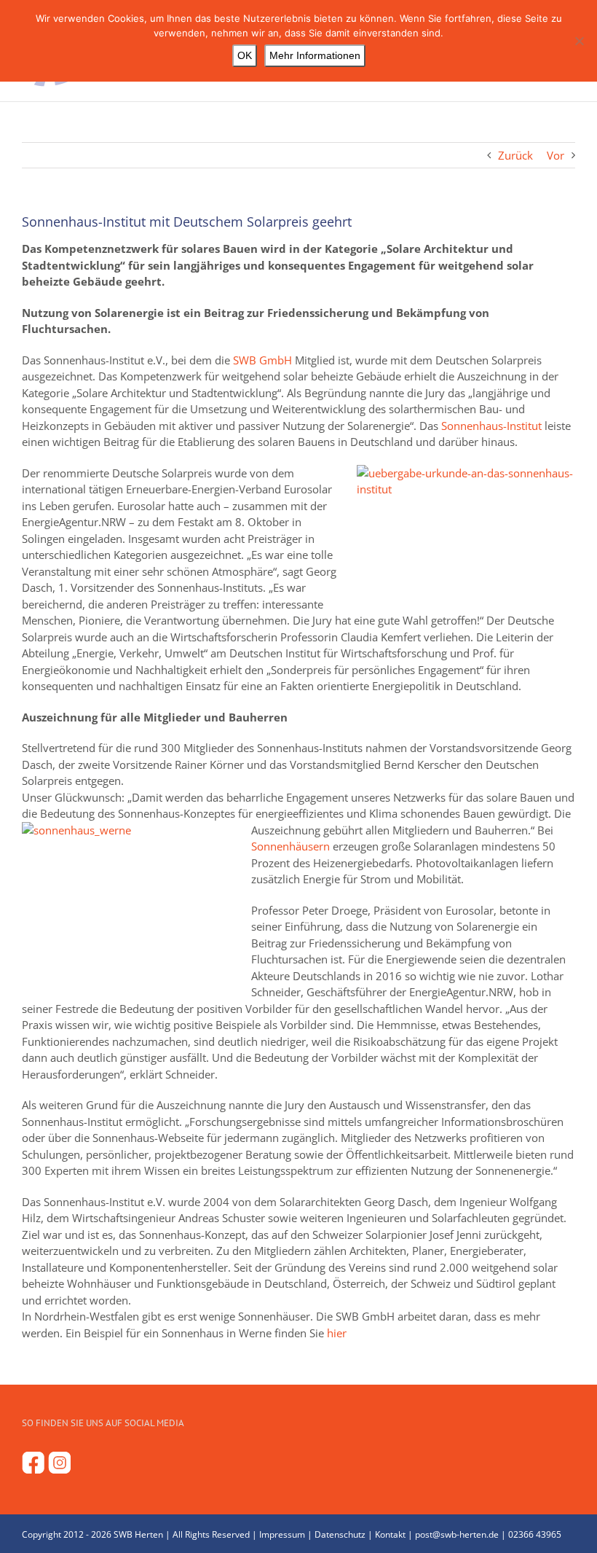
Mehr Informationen (314, 55)
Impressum (282, 1534)
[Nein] (579, 41)
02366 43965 (534, 1534)
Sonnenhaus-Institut (491, 425)
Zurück (515, 155)
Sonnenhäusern (290, 846)
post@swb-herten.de (457, 1534)
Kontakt (390, 1534)
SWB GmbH (262, 360)
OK (244, 55)
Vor (555, 155)
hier (337, 1333)
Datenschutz (340, 1534)
